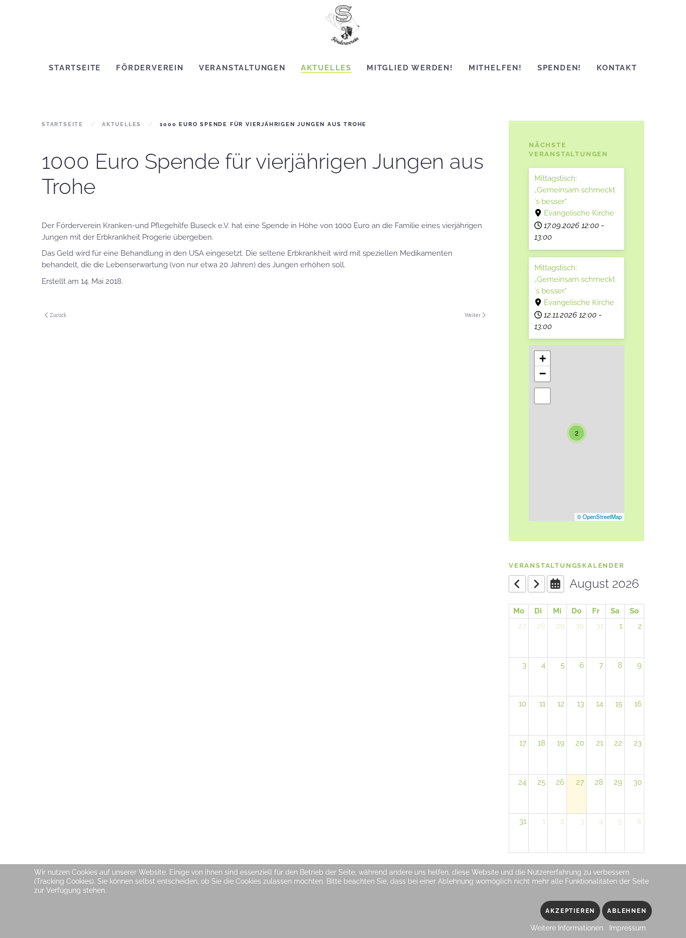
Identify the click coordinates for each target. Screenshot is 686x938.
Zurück (58, 315)
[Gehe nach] (555, 583)
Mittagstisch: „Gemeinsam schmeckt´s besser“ (574, 190)
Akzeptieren (570, 910)
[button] (576, 433)
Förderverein (150, 67)
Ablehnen (626, 910)
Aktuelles (326, 67)
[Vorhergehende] (517, 583)
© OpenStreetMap (599, 516)
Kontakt (617, 67)
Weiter (473, 315)
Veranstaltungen (242, 67)
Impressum (627, 928)
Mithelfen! (495, 67)
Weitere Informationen (566, 928)
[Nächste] (536, 583)
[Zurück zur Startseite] (343, 25)
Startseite (75, 67)
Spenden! (559, 67)
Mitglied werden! (410, 67)
